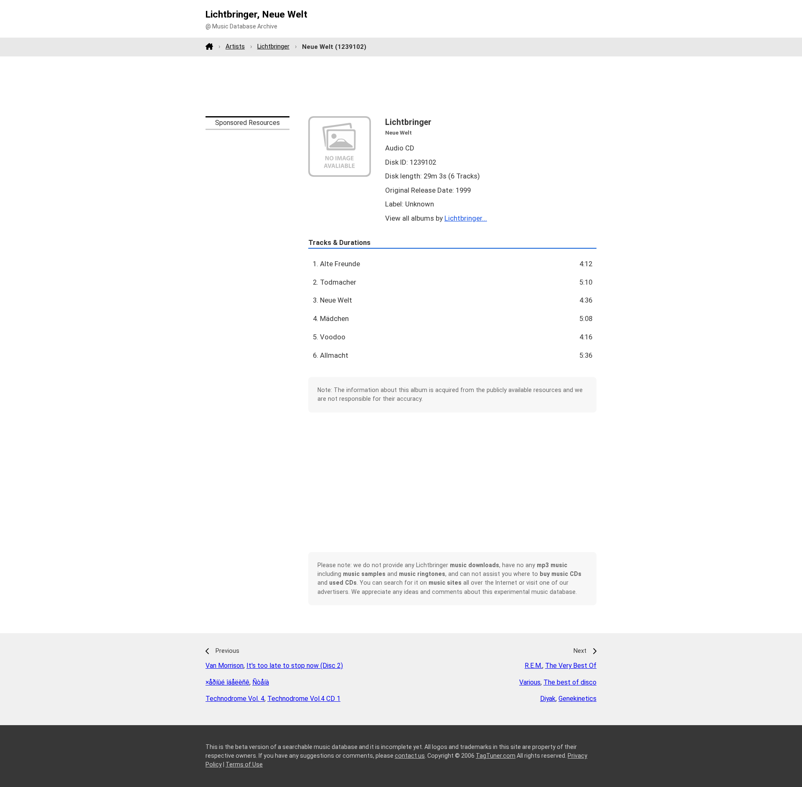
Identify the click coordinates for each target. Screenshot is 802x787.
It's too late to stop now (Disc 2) (294, 666)
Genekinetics (577, 699)
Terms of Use (244, 764)
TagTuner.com (495, 755)
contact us (410, 755)
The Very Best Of (570, 666)
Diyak (548, 699)
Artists (235, 46)
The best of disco (569, 682)
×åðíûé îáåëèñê (227, 682)
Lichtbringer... (465, 218)
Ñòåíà (260, 682)
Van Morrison (225, 666)
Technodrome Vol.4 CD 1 (303, 699)
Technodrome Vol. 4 (235, 699)
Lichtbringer (273, 46)
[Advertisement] (401, 86)
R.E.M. (533, 666)
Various (530, 682)
